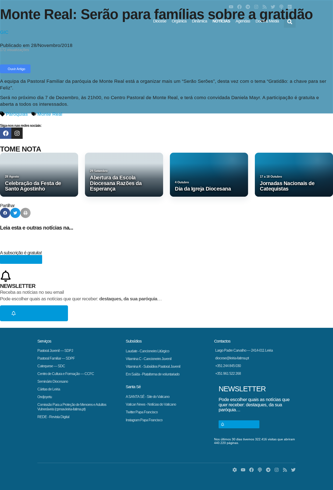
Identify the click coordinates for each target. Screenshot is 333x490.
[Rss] (264, 7)
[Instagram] (256, 7)
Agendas (243, 21)
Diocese (159, 21)
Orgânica (179, 21)
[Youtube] (231, 7)
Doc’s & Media (267, 21)
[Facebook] (239, 7)
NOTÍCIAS (221, 21)
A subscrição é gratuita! (21, 252)
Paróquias (17, 114)
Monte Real (49, 114)
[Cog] (234, 470)
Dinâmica (199, 21)
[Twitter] (273, 7)
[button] (290, 22)
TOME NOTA (20, 149)
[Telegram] (248, 7)
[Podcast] (281, 7)
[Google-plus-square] (289, 7)
